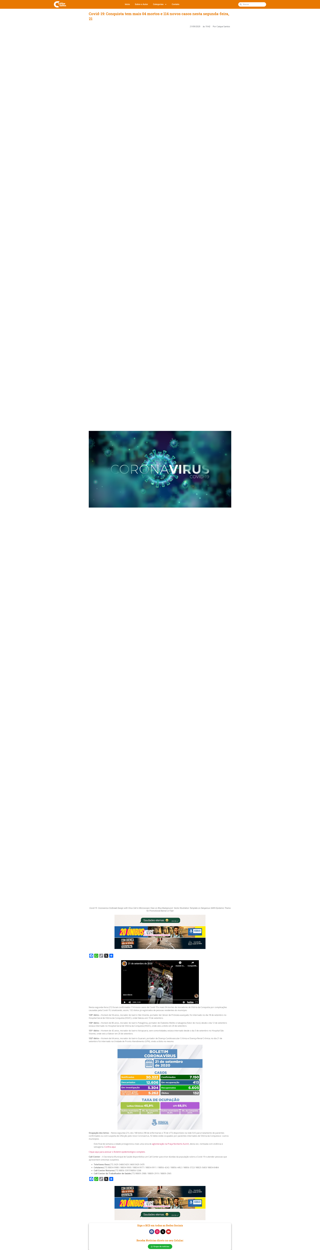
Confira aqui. (110, 1146)
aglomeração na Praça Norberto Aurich (170, 1143)
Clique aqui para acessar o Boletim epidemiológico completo (117, 1151)
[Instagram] (157, 1231)
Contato (175, 4)
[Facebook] (151, 1231)
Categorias (158, 4)
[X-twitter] (162, 1231)
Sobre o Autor (141, 4)
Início (127, 4)
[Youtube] (168, 1231)
